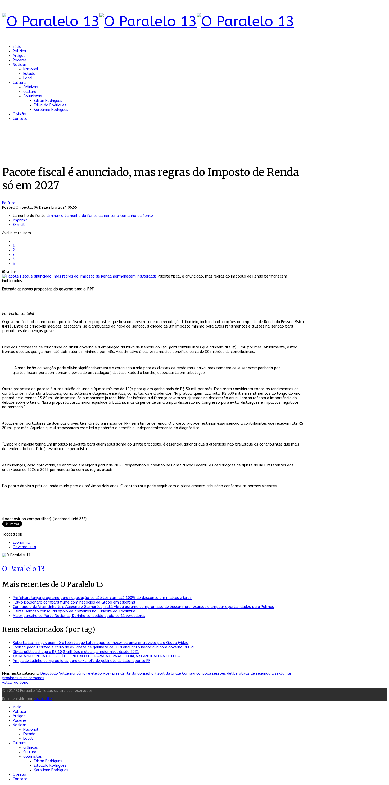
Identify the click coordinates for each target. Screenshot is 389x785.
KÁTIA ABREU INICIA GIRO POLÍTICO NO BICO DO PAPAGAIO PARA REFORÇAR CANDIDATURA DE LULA (96, 656)
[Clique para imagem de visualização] (80, 276)
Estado (29, 73)
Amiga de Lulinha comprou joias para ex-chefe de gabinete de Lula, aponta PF (81, 661)
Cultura (19, 82)
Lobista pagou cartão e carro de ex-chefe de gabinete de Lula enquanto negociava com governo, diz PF (104, 647)
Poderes (20, 60)
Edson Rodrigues (48, 100)
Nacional (30, 69)
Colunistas (32, 96)
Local (28, 78)
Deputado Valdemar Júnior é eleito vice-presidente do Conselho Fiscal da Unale (110, 673)
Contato (20, 118)
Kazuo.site (43, 699)
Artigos (19, 55)
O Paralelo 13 (23, 568)
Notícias (20, 64)
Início (17, 46)
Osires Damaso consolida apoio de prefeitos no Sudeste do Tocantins (74, 611)
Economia (21, 542)
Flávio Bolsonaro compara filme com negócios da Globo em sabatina (74, 602)
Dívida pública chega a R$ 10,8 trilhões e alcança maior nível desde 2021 (76, 652)
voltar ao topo (15, 682)
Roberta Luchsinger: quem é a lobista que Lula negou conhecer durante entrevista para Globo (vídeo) (101, 643)
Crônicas (30, 87)
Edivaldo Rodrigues (50, 105)
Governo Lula (24, 547)
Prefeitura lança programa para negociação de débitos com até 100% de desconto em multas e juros (102, 598)
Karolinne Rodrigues (51, 109)
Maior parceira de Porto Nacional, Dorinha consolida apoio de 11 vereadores (79, 616)
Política (19, 51)
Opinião (19, 114)
